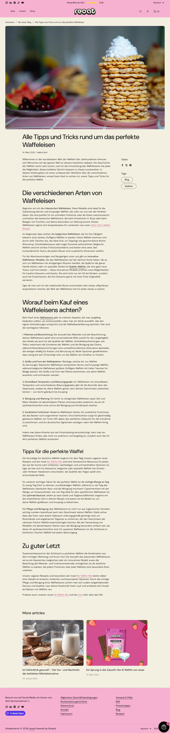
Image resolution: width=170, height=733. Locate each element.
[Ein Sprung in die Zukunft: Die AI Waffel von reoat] (117, 643)
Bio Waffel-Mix (54, 461)
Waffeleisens (47, 317)
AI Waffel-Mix (61, 594)
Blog (127, 179)
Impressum (66, 713)
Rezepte (120, 713)
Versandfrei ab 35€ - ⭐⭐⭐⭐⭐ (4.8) (85, 3)
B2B (118, 701)
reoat (32, 728)
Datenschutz (67, 705)
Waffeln (129, 186)
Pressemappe (123, 705)
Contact (22, 11)
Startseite (9, 22)
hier (80, 594)
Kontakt (65, 709)
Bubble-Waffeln (77, 266)
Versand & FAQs (124, 697)
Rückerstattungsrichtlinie (74, 701)
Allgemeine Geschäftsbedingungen (79, 697)
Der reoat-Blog (24, 22)
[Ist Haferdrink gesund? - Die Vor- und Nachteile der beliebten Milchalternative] (53, 643)
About (32, 11)
